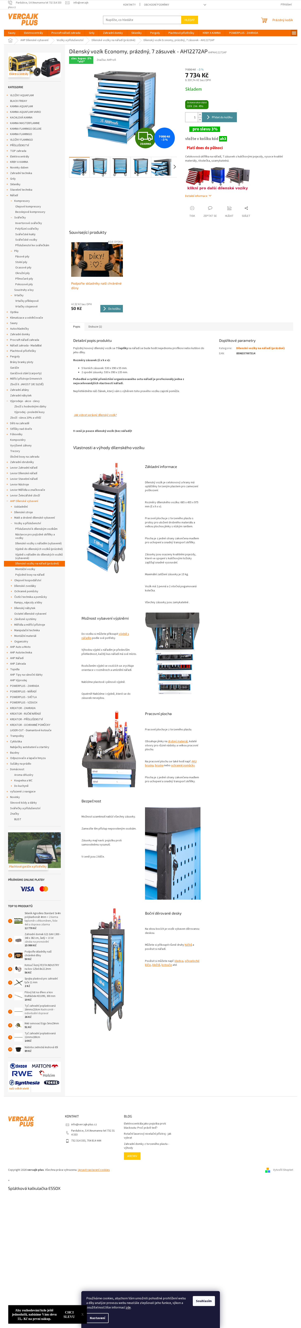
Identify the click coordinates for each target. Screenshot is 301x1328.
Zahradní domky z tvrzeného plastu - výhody (146, 1146)
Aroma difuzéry (23, 775)
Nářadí (14, 195)
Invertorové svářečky (28, 223)
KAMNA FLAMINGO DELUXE (26, 129)
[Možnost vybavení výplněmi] (172, 654)
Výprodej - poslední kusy (29, 412)
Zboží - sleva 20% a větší (25, 418)
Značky (14, 814)
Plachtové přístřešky (23, 351)
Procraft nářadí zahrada (24, 340)
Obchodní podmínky (156, 5)
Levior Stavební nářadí (24, 479)
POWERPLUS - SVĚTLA (23, 697)
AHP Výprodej (18, 680)
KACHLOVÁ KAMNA (21, 118)
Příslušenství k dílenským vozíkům (36, 529)
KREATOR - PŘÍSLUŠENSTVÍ (26, 719)
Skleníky (15, 184)
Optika (14, 312)
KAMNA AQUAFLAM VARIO (25, 112)
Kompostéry (18, 440)
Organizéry (21, 642)
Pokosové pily (24, 284)
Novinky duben (19, 168)
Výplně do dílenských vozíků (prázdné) (39, 549)
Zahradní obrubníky (22, 462)
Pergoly (15, 357)
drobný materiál (178, 741)
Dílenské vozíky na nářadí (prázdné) (37, 564)
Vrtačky (19, 295)
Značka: (106, 60)
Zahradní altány (19, 390)
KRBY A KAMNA (19, 162)
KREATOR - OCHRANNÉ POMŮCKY (30, 725)
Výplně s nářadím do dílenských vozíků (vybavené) (39, 556)
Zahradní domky (20, 334)
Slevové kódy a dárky (23, 803)
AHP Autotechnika (21, 653)
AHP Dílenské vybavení (24, 501)
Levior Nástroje (19, 484)
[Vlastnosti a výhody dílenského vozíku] (109, 519)
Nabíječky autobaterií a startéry (29, 747)
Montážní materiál (25, 636)
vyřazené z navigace (23, 791)
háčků (188, 945)
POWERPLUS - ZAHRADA (24, 686)
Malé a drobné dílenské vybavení (34, 518)
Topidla (14, 669)
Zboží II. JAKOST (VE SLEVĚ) (27, 384)
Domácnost (17, 769)
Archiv (132, 1156)
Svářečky (20, 218)
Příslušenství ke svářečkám (32, 245)
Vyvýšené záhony (21, 445)
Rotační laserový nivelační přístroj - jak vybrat (147, 1136)
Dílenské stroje (23, 512)
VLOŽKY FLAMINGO (21, 140)
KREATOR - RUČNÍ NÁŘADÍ (25, 714)
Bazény (14, 753)
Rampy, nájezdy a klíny (28, 603)
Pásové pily (22, 257)
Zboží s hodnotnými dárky (30, 406)
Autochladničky (19, 329)
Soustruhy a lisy (24, 290)
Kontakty (129, 5)
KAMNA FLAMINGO (21, 134)
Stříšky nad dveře (21, 429)
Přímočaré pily (24, 279)
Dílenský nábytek (24, 608)
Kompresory (22, 201)
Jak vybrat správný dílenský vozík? (95, 415)
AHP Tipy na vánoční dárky (26, 675)
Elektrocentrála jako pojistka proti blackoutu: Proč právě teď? (145, 1126)
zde (128, 1307)
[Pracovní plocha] (109, 748)
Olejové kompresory (28, 207)
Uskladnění (21, 507)
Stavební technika (21, 190)
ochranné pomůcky (183, 765)
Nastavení (97, 1318)
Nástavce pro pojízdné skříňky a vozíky (35, 536)
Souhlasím (204, 1301)
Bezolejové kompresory (30, 212)
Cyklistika (16, 742)
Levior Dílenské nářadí (23, 473)
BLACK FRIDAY (18, 101)
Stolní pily (21, 262)
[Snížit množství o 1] (200, 119)
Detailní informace (196, 196)
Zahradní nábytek (21, 396)
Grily (13, 179)
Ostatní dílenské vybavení (30, 614)
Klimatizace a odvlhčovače (26, 318)
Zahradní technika (21, 173)
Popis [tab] (76, 327)
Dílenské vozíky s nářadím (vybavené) (38, 543)
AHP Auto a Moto (20, 647)
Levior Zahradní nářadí (23, 468)
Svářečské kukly (25, 234)
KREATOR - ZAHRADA (23, 708)
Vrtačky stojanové (26, 307)
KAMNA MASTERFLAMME (25, 123)
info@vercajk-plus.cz (84, 1124)
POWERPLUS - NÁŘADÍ (23, 692)
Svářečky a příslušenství (25, 808)
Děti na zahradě (19, 423)
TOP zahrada (18, 151)
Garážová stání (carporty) (26, 373)
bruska (159, 765)
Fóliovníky (16, 434)
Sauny (14, 323)
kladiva (179, 961)
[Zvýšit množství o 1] (200, 114)
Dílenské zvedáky (25, 586)
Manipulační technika (27, 630)
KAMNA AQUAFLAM (21, 106)
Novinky (15, 797)
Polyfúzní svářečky (27, 229)
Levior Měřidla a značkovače (27, 490)
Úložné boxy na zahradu (24, 457)
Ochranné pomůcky (26, 591)
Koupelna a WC (23, 781)
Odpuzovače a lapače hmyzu (28, 758)
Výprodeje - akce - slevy (25, 401)
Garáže (14, 368)
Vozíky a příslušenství (27, 523)
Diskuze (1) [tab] (95, 327)
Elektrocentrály (19, 157)
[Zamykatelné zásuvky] (172, 847)
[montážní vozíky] (217, 178)
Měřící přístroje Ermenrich (26, 379)
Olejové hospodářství (27, 580)
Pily (16, 251)
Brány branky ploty (21, 362)
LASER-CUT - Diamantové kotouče (31, 730)
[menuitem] (12, 33)
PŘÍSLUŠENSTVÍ (19, 145)
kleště (156, 965)
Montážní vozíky (25, 569)
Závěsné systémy (25, 619)
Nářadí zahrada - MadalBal (26, 346)
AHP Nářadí (17, 658)
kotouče (167, 965)
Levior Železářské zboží (25, 495)
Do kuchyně (21, 786)
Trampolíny (17, 736)
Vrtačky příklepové (27, 301)
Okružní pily (22, 273)
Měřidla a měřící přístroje (29, 625)
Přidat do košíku (222, 117)
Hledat (190, 20)
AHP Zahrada (18, 664)
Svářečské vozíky (26, 240)
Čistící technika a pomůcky (30, 597)
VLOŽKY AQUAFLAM (22, 95)
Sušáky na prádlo (20, 764)
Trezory (15, 451)
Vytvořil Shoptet (283, 1170)
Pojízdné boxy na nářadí (29, 575)
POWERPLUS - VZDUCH (23, 703)
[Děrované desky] (109, 970)
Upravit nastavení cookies (94, 1170)
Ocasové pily (23, 268)
